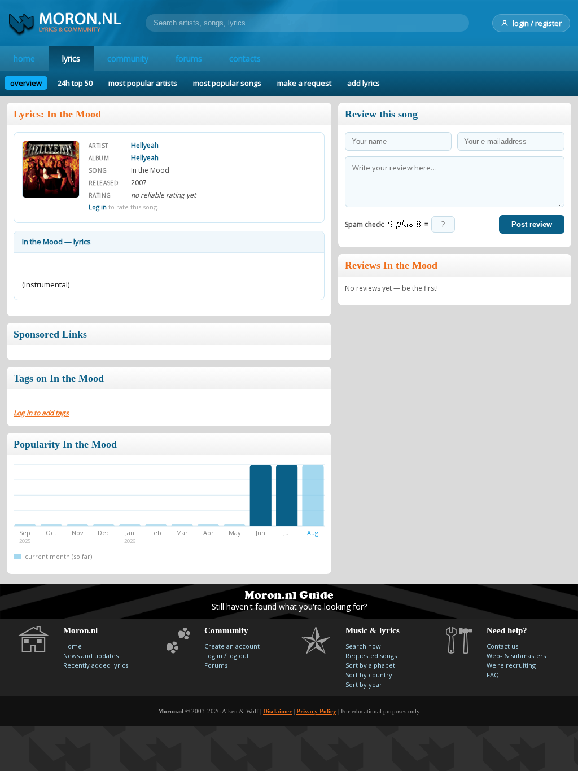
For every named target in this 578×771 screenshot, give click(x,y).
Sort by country (368, 675)
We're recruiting (511, 665)
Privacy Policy (316, 711)
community (127, 58)
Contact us (502, 646)
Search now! (364, 646)
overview (26, 83)
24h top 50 (75, 83)
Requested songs (371, 655)
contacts (245, 58)
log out (238, 655)
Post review (531, 224)
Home (72, 646)
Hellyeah (145, 145)
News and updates (91, 655)
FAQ (493, 675)
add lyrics (363, 83)
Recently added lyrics (95, 665)
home (24, 58)
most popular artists (142, 83)
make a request (304, 83)
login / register (537, 23)
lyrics (71, 58)
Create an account (232, 646)
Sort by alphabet (370, 665)
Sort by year (363, 684)
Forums (215, 665)
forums (189, 58)
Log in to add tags (41, 413)
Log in (98, 207)
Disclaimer (277, 711)
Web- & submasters (516, 655)
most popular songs (227, 83)
